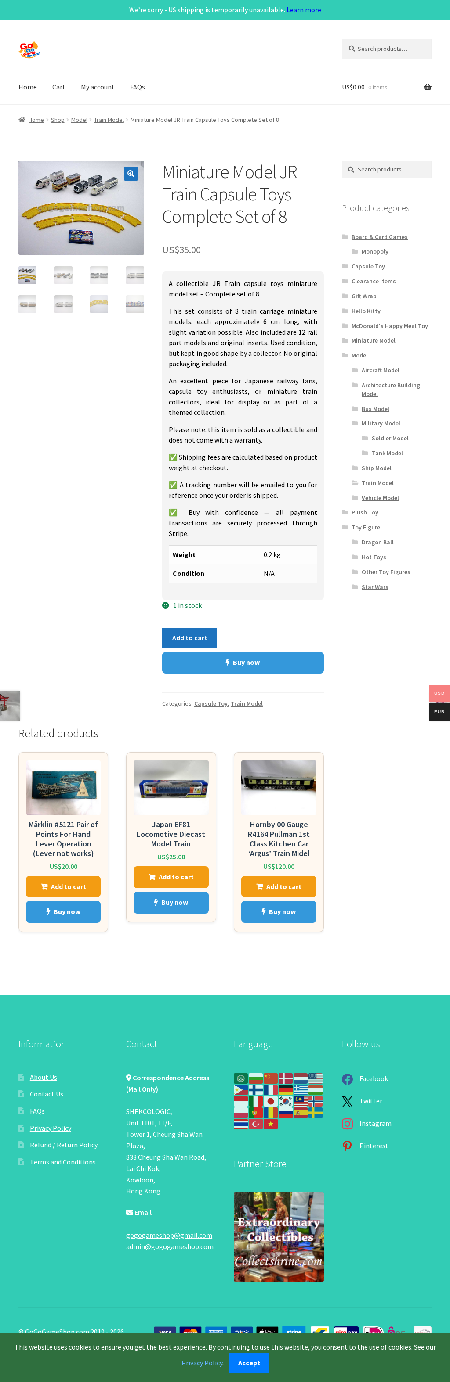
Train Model (109, 120)
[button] (131, 174)
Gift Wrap (364, 296)
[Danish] (286, 1077)
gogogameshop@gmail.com (169, 1235)
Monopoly (375, 251)
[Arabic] (241, 1077)
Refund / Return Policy (64, 1144)
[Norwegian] (315, 1100)
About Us (43, 1077)
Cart (58, 86)
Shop (58, 120)
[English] (315, 1077)
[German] (286, 1089)
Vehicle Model (380, 498)
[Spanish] (301, 1111)
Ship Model (377, 468)
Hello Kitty (366, 311)
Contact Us (46, 1093)
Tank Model (387, 453)
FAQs (137, 86)
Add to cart (189, 637)
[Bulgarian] (256, 1077)
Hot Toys (374, 557)
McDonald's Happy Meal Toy (390, 326)
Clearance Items (374, 281)
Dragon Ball (378, 542)
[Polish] (241, 1111)
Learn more (304, 9)
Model (79, 120)
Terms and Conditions (63, 1161)
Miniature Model (374, 340)
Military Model (381, 423)
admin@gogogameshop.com (170, 1246)
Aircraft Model (380, 370)
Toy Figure (366, 527)
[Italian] (256, 1100)
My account (98, 86)
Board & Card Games (380, 237)
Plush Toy (365, 512)
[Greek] (301, 1089)
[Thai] (241, 1123)
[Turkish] (256, 1123)
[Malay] (301, 1100)
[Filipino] (241, 1089)
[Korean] (286, 1100)
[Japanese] (271, 1100)
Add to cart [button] (68, 886)
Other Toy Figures (386, 572)
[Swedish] (315, 1111)
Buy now (246, 662)
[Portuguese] (256, 1111)
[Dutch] (301, 1077)
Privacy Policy (50, 1128)
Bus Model (375, 409)
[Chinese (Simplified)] (271, 1077)
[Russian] (286, 1111)
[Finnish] (256, 1089)
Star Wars (375, 587)
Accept (249, 1362)
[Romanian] (271, 1111)
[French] (271, 1089)
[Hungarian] (315, 1089)
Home (27, 86)
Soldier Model (390, 438)
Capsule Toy (211, 703)
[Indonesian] (241, 1100)
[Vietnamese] (271, 1123)
